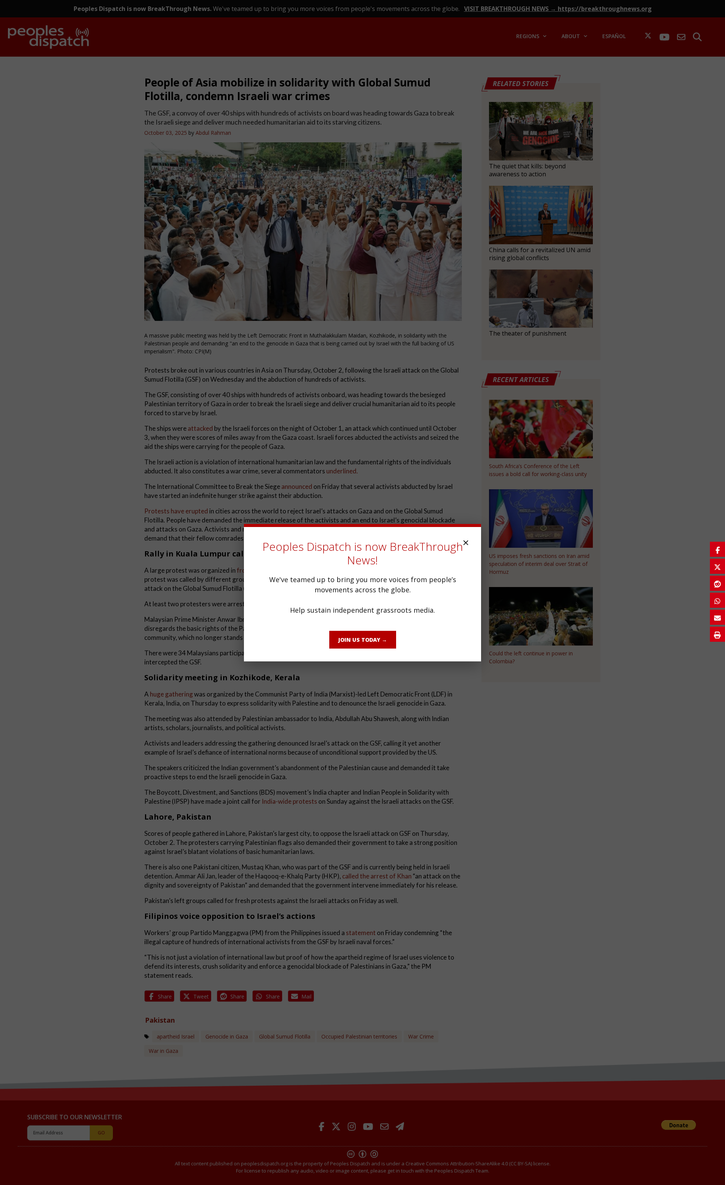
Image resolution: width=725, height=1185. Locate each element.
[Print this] (717, 634)
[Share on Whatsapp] (717, 600)
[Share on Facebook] (717, 549)
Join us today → (362, 639)
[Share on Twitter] (717, 566)
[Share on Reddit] (717, 583)
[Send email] (717, 617)
